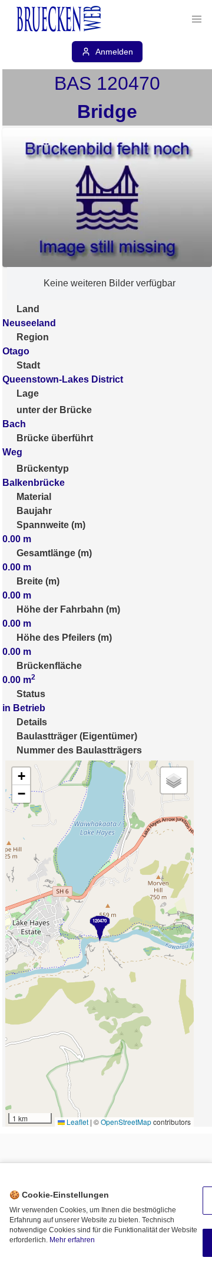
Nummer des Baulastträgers (79, 750)
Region (32, 337)
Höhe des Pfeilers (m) (64, 638)
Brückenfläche (49, 666)
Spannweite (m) (50, 525)
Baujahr (34, 511)
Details (31, 722)
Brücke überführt (54, 438)
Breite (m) (37, 581)
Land (27, 309)
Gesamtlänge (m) (54, 553)
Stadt (28, 365)
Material (33, 497)
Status (30, 694)
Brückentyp (42, 469)
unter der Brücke (54, 410)
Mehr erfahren (72, 1240)
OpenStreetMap (126, 1122)
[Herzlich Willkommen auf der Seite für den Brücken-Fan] (60, 19)
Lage (27, 393)
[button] (196, 19)
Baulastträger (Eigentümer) (76, 736)
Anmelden (114, 51)
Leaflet (76, 1122)
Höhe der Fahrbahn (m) (68, 609)
